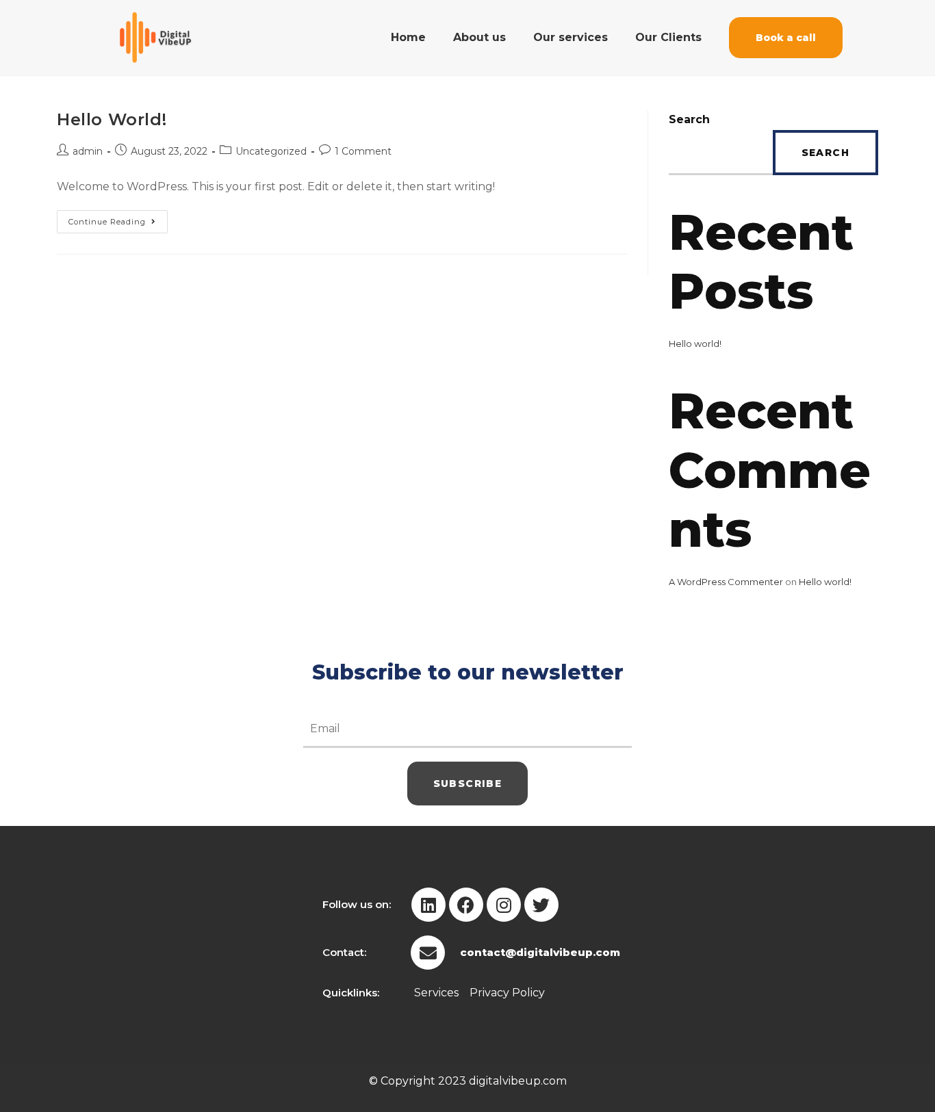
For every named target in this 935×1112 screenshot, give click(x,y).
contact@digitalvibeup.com (540, 952)
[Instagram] (504, 905)
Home (408, 37)
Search (689, 119)
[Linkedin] (428, 905)
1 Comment (363, 151)
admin (88, 151)
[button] (786, 37)
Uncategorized (271, 151)
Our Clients (668, 37)
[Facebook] (466, 905)
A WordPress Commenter (726, 581)
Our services (570, 37)
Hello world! (111, 119)
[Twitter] (541, 905)
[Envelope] (428, 952)
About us (479, 37)
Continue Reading (118, 218)
